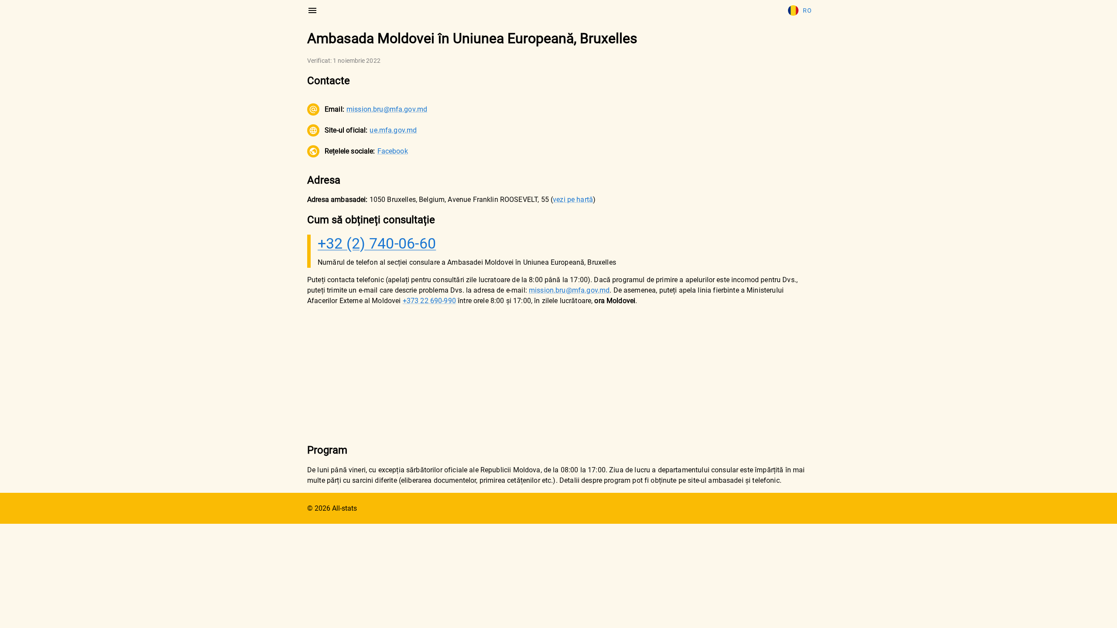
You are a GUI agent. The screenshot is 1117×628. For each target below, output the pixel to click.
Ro (807, 10)
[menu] (312, 10)
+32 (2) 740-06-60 (377, 243)
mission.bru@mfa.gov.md (386, 109)
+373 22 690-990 (429, 301)
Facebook (392, 151)
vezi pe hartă (573, 199)
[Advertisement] (558, 374)
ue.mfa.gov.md (393, 130)
